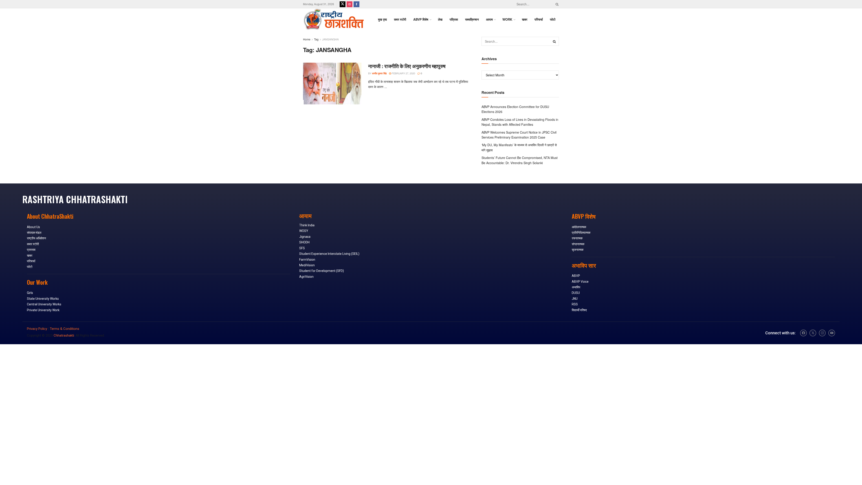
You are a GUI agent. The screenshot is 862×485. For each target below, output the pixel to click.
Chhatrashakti (64, 335)
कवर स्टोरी (400, 19)
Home (306, 39)
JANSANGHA (330, 39)
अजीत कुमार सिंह (379, 73)
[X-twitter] (812, 333)
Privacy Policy (37, 329)
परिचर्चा (538, 19)
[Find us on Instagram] (349, 4)
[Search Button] (556, 4)
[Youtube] (831, 333)
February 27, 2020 (403, 73)
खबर (524, 19)
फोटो (552, 19)
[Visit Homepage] (333, 19)
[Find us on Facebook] (356, 4)
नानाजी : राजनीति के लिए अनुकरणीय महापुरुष (407, 66)
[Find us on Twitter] (342, 4)
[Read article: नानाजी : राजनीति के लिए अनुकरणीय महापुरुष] (332, 83)
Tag (316, 39)
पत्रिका (454, 19)
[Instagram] (822, 333)
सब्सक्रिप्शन (472, 19)
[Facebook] (803, 333)
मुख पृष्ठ (382, 19)
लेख (440, 19)
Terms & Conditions (64, 329)
